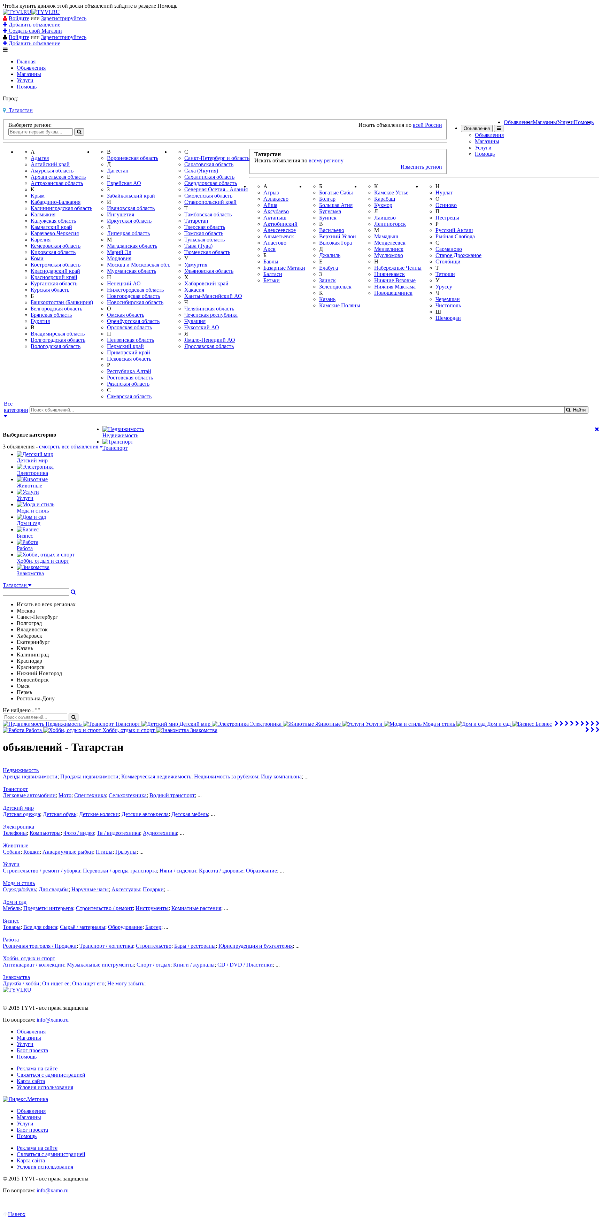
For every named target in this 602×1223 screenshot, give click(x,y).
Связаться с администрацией (51, 1075)
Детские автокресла (145, 814)
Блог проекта (32, 1050)
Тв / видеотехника (118, 833)
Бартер (153, 927)
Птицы (104, 852)
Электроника (18, 827)
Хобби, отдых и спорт (29, 958)
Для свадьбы (54, 889)
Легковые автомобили (29, 795)
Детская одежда (21, 814)
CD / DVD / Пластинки (245, 965)
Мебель (12, 908)
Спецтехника (90, 795)
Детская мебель (189, 814)
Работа (11, 940)
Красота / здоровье (221, 871)
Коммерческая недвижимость (156, 776)
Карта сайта (31, 1081)
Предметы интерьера (48, 908)
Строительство (153, 946)
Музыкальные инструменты (100, 965)
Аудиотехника (160, 833)
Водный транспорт (172, 795)
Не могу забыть (125, 983)
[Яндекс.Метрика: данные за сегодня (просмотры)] (25, 1099)
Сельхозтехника (128, 795)
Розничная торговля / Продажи (40, 946)
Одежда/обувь (19, 889)
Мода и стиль (19, 883)
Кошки (31, 852)
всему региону (326, 160)
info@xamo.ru (53, 1020)
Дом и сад (14, 902)
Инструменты (152, 908)
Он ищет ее (55, 983)
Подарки (153, 889)
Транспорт (15, 789)
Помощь (27, 87)
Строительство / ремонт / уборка (41, 871)
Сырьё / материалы (82, 927)
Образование (261, 871)
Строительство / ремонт (104, 908)
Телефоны (15, 833)
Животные (15, 845)
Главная (26, 61)
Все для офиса (40, 927)
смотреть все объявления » (70, 446)
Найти (578, 410)
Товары (12, 927)
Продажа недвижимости (89, 776)
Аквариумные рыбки (68, 852)
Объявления (31, 68)
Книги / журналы (194, 965)
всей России (427, 125)
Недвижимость (21, 770)
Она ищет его (88, 983)
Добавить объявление (33, 25)
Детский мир (18, 808)
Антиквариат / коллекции (33, 965)
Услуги (25, 80)
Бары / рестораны (195, 946)
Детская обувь (59, 814)
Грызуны (126, 852)
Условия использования (45, 1087)
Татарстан (19, 110)
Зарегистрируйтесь (63, 18)
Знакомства (16, 977)
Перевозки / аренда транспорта (120, 871)
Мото (65, 795)
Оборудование (125, 927)
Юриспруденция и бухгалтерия (255, 946)
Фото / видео (78, 833)
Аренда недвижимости (30, 776)
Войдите (19, 18)
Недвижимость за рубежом (226, 776)
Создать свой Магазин (34, 31)
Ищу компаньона (281, 776)
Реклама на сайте (37, 1068)
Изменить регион (421, 167)
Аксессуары (125, 889)
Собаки (12, 852)
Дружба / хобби (21, 983)
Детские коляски (99, 814)
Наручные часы (90, 889)
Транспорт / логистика (106, 946)
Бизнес (11, 921)
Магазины (29, 74)
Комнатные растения (196, 908)
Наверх (16, 1214)
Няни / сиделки (178, 871)
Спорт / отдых (153, 965)
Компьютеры (45, 833)
